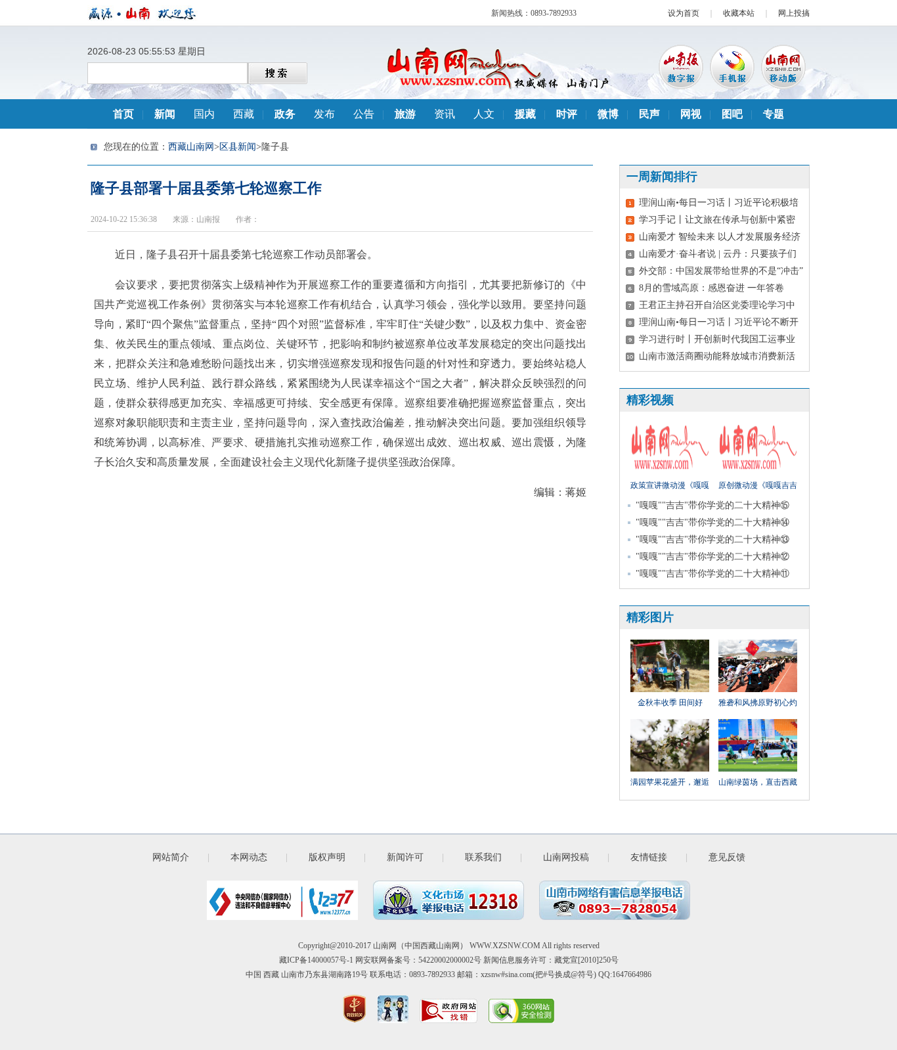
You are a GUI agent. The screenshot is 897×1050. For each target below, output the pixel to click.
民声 (649, 114)
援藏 (525, 114)
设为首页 (683, 13)
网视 (690, 114)
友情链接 (648, 857)
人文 (483, 114)
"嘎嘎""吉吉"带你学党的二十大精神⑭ (712, 522)
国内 (204, 114)
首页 (123, 114)
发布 (324, 114)
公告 (363, 114)
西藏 (243, 114)
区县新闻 (237, 147)
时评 (566, 114)
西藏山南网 (191, 147)
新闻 (164, 114)
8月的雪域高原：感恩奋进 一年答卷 (711, 288)
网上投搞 (794, 13)
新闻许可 (405, 857)
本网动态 (248, 857)
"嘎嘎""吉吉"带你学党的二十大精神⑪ (712, 574)
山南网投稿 (566, 857)
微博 (608, 114)
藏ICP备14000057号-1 (316, 960)
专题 (773, 114)
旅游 (405, 114)
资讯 (444, 114)
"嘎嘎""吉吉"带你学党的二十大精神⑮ (712, 505)
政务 (284, 114)
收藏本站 (739, 13)
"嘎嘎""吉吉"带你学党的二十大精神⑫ (712, 556)
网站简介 (170, 857)
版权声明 (327, 857)
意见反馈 (727, 857)
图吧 (732, 114)
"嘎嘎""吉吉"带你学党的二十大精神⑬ (712, 539)
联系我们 (483, 857)
